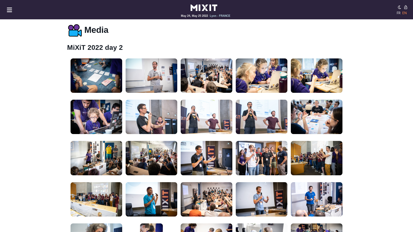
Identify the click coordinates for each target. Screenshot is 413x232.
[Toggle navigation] (9, 10)
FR (399, 13)
